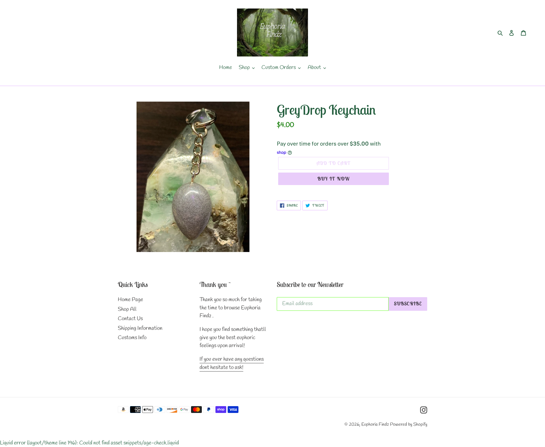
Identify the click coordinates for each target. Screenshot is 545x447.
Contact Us (130, 318)
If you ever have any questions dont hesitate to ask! (232, 363)
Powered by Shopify (408, 424)
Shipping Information (140, 328)
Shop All (127, 309)
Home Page (130, 299)
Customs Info (132, 337)
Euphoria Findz (375, 424)
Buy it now (333, 179)
